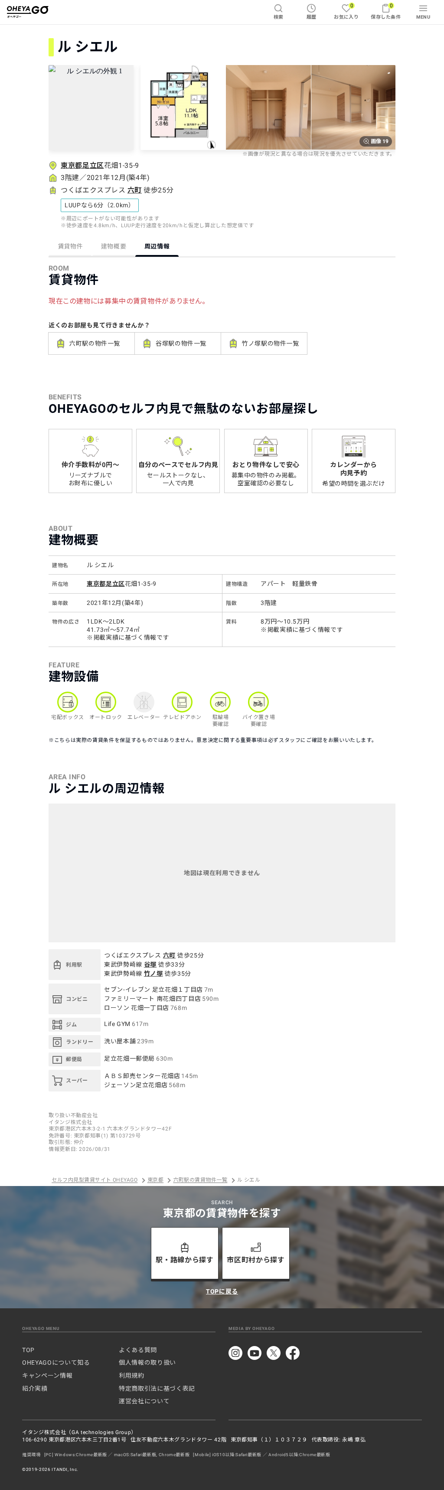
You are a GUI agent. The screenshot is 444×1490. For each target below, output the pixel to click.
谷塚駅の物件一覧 (181, 343)
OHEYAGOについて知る (56, 1362)
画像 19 (379, 141)
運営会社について (144, 1401)
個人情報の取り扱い (147, 1362)
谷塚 (150, 964)
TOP (28, 1349)
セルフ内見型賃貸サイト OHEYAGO (94, 1180)
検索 (279, 17)
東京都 (155, 1180)
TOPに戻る (222, 1291)
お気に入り (346, 11)
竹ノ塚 (153, 973)
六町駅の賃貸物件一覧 (200, 1180)
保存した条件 (386, 11)
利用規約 (131, 1375)
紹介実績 (35, 1388)
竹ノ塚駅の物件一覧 (270, 343)
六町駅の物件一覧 (94, 343)
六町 (134, 190)
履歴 (312, 17)
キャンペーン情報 (47, 1375)
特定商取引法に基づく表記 (157, 1388)
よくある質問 (138, 1349)
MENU (423, 17)
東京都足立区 (82, 165)
